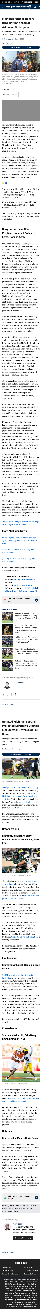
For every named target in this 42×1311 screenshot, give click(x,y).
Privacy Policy (6, 1267)
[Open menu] (3, 7)
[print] (15, 694)
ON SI (10, 2)
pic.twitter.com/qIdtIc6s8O (26, 202)
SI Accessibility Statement (10, 1274)
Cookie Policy (28, 1267)
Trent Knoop (6, 749)
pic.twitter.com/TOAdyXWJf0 (20, 192)
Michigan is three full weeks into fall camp (20, 787)
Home (4, 704)
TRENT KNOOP (18, 1224)
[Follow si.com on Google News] (36, 600)
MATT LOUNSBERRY (19, 682)
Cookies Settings (30, 1274)
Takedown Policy (7, 1271)
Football (11, 704)
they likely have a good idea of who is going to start (19, 796)
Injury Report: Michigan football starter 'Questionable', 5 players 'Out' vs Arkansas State (19, 541)
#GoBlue (10, 202)
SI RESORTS (38, 2)
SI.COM (4, 2)
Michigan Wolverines (10, 94)
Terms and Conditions (31, 1271)
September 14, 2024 (10, 197)
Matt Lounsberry (8, 39)
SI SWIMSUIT (18, 2)
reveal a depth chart (26, 802)
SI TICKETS (28, 2)
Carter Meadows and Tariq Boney (25, 937)
